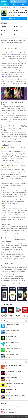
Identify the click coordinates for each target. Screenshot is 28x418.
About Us (3, 405)
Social (20, 112)
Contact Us (10, 405)
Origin (19, 243)
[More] (26, 321)
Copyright (18, 405)
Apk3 (2, 7)
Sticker (12, 108)
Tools (9, 7)
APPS (14, 4)
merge (21, 74)
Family (11, 258)
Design (6, 163)
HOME (4, 4)
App (6, 7)
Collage (2, 76)
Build (6, 76)
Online (15, 63)
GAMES (23, 4)
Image (13, 54)
